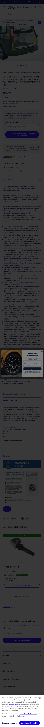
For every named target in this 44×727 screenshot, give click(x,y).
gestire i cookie (14, 704)
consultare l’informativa (28, 714)
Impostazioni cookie (9, 723)
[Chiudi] (40, 698)
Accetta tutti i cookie (29, 723)
